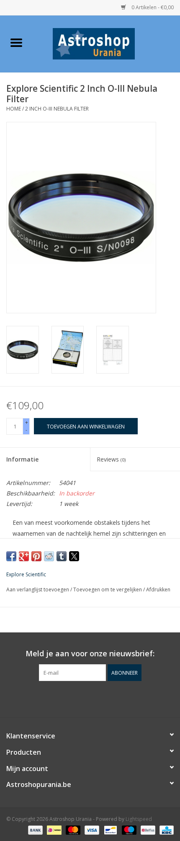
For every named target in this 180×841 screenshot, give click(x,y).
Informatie (22, 459)
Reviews (111, 459)
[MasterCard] (72, 829)
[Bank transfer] (34, 829)
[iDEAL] (53, 829)
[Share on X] (74, 556)
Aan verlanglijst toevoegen (38, 589)
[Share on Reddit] (49, 556)
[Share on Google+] (24, 556)
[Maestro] (128, 829)
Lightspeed (139, 819)
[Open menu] (16, 42)
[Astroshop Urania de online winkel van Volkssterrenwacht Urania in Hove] (106, 43)
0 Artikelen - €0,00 (152, 7)
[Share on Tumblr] (62, 556)
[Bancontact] (109, 829)
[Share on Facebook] (11, 556)
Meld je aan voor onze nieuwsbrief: (90, 653)
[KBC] (165, 829)
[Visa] (91, 829)
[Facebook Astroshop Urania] (90, 698)
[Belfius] (147, 829)
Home (13, 108)
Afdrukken (158, 589)
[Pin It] (36, 556)
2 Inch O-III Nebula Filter (57, 108)
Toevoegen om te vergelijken (108, 589)
